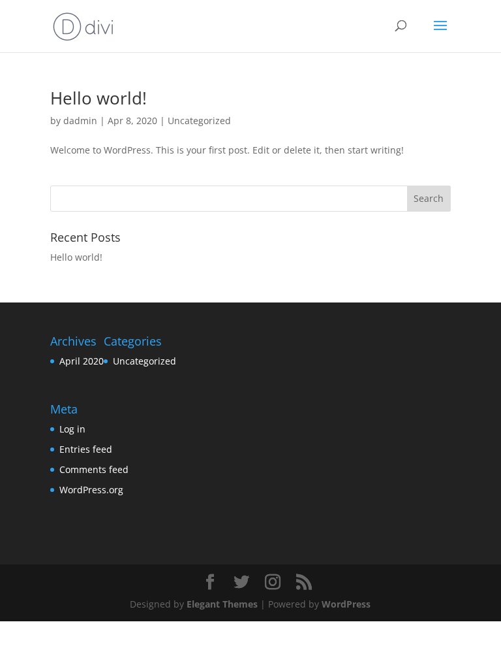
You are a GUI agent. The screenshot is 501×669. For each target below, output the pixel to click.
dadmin (80, 120)
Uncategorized (199, 120)
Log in (72, 429)
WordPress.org (91, 489)
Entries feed (85, 449)
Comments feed (94, 469)
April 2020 (81, 361)
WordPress (346, 604)
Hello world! (98, 98)
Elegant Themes (222, 604)
